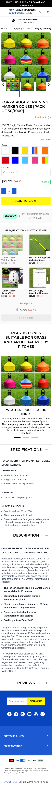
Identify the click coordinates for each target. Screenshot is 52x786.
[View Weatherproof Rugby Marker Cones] (42, 84)
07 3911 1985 (10, 781)
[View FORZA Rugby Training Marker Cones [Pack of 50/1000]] (13, 84)
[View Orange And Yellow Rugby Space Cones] (27, 84)
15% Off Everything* (35, 2)
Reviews (26, 683)
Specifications (26, 449)
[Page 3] (34, 437)
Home (4, 28)
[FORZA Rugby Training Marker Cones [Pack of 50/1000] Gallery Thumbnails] (26, 84)
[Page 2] (26, 437)
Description (26, 535)
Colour (4, 145)
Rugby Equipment (21, 28)
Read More (45, 139)
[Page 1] (17, 437)
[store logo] (22, 10)
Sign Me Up (36, 701)
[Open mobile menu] (4, 11)
